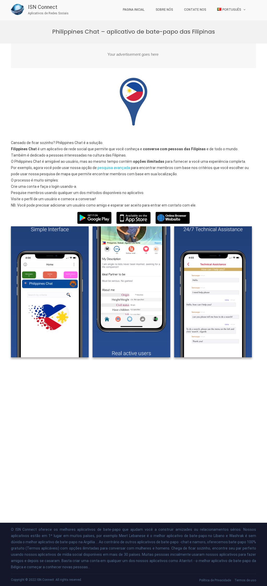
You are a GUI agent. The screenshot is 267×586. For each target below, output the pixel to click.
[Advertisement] (133, 55)
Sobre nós (164, 9)
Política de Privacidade (215, 580)
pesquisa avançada (114, 168)
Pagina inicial (133, 9)
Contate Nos (195, 9)
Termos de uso (245, 580)
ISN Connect (42, 7)
